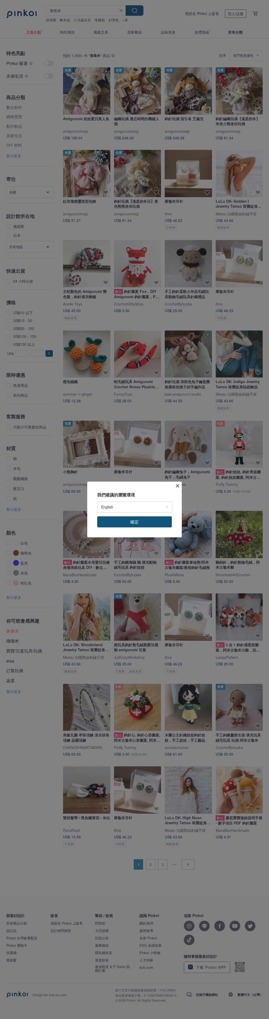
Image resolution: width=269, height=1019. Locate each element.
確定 (134, 522)
